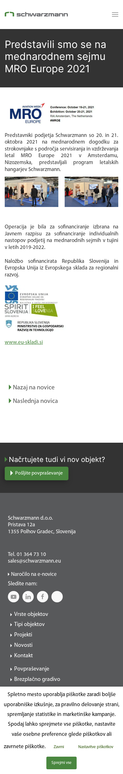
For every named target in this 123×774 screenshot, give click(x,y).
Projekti (23, 635)
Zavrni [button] (59, 747)
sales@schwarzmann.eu (34, 561)
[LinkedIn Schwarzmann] (28, 596)
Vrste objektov (31, 614)
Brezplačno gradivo (37, 679)
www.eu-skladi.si (24, 342)
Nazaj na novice (34, 388)
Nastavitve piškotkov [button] (95, 747)
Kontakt (23, 656)
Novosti (23, 645)
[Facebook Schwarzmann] (42, 596)
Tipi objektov (29, 625)
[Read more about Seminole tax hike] (113, 14)
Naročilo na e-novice (34, 574)
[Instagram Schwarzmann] (57, 596)
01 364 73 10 (31, 554)
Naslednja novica (35, 401)
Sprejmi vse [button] (61, 763)
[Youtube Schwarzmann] (13, 596)
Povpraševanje (31, 669)
